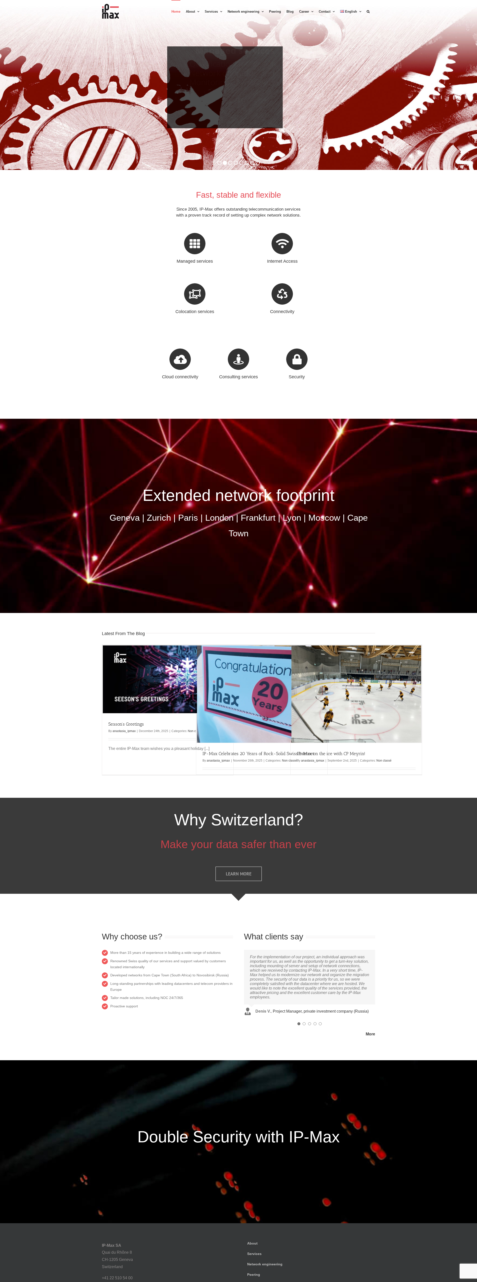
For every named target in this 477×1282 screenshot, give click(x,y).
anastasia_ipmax (124, 731)
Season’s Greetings (126, 724)
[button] (368, 11)
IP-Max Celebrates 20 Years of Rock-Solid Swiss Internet (258, 753)
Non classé (384, 760)
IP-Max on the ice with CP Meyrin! (331, 753)
